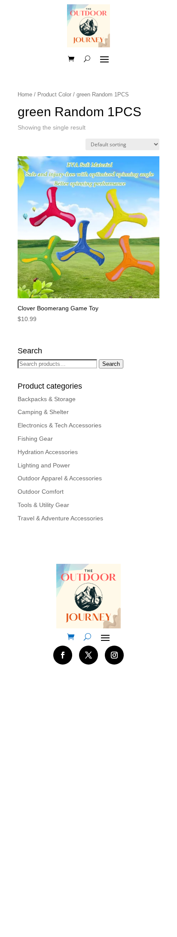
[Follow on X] (88, 655)
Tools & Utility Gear (43, 504)
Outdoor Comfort (41, 491)
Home (25, 94)
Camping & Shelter (43, 411)
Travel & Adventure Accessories (60, 518)
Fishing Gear (35, 438)
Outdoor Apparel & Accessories (60, 478)
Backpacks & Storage (47, 399)
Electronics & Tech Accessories (59, 425)
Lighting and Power (44, 465)
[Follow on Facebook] (62, 655)
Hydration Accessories (48, 451)
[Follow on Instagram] (114, 655)
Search (111, 364)
